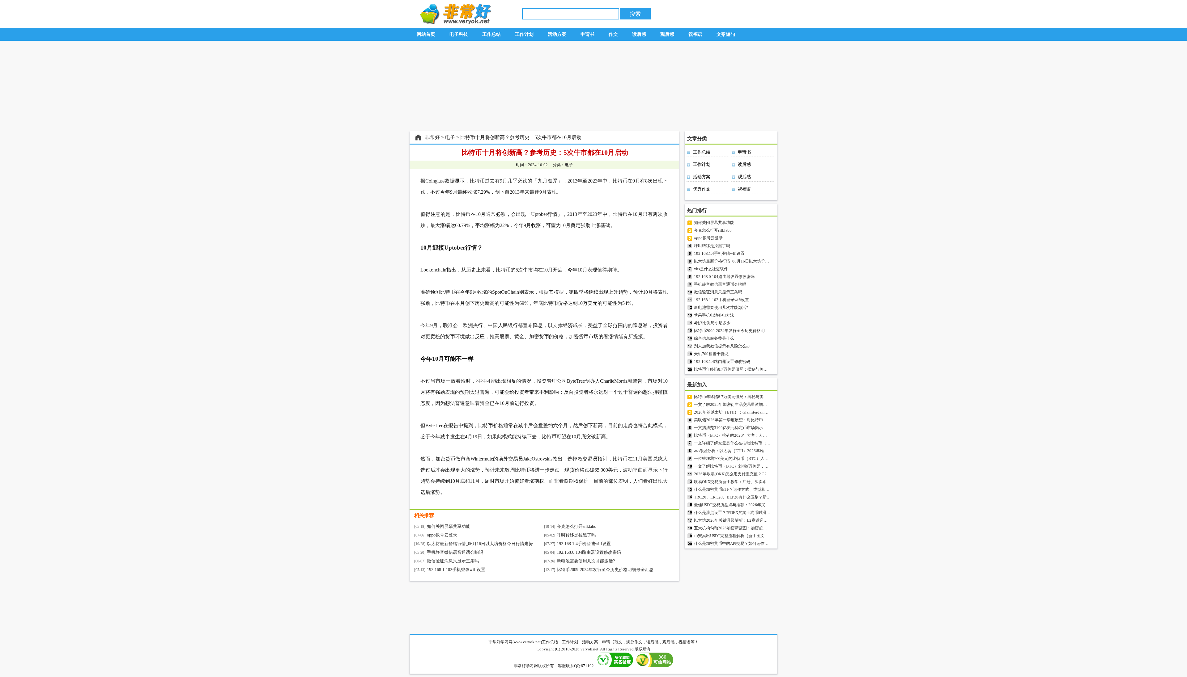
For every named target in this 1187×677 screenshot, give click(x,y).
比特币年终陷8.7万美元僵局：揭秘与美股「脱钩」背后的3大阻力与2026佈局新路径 (768, 369)
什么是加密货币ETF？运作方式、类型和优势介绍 (737, 489)
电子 (450, 137)
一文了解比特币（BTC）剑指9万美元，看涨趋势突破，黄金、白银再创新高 (761, 466)
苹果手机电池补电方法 (714, 315)
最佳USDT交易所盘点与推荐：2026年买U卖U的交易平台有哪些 (750, 504)
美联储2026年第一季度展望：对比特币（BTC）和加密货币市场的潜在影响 (760, 420)
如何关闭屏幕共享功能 (448, 526)
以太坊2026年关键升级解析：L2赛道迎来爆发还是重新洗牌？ (749, 520)
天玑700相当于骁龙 (711, 353)
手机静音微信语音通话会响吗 (455, 552)
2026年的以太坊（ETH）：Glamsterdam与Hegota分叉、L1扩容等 (751, 412)
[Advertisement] (593, 86)
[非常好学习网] (454, 22)
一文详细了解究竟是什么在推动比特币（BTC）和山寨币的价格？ (752, 443)
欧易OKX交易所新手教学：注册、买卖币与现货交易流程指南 (748, 481)
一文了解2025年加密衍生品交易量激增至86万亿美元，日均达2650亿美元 (759, 404)
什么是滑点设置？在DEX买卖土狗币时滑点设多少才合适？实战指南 (754, 512)
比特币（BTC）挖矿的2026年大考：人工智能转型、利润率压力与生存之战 (760, 435)
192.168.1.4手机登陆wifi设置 (584, 543)
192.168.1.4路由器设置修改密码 (722, 361)
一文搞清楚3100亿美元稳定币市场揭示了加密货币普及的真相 (748, 427)
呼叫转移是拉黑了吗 (576, 535)
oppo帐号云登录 (442, 535)
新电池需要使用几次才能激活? (586, 561)
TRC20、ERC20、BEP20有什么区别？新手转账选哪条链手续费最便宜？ (758, 497)
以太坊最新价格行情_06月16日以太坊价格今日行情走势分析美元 (751, 261)
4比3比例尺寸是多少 (712, 323)
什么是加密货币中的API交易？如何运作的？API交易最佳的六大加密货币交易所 (764, 543)
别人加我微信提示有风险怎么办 (722, 346)
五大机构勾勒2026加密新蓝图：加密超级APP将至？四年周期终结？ (754, 528)
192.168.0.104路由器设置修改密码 (589, 552)
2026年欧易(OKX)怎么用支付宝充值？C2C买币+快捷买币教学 (749, 474)
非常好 (432, 137)
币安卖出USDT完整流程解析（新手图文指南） (735, 535)
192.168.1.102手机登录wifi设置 (456, 569)
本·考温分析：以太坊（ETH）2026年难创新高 (735, 450)
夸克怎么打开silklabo (576, 526)
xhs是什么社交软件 (711, 269)
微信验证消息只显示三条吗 (453, 561)
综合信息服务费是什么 (714, 338)
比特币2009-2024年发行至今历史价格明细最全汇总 (605, 569)
